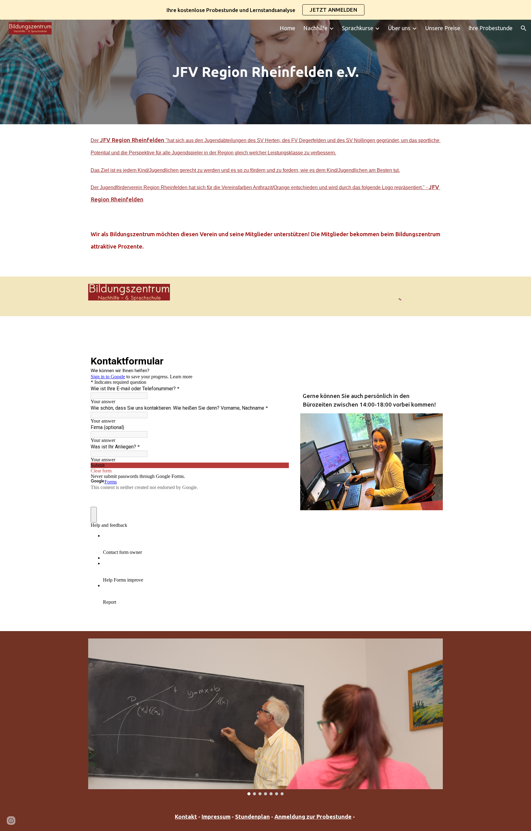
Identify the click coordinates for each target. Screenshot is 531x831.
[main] (265, 72)
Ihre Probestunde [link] (490, 28)
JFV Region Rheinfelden (132, 140)
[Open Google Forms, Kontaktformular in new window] (280, 360)
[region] (265, 10)
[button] (523, 28)
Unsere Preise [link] (442, 28)
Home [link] (287, 28)
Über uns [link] (399, 28)
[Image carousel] (265, 716)
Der (95, 140)
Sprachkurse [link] (357, 28)
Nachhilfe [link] (315, 28)
